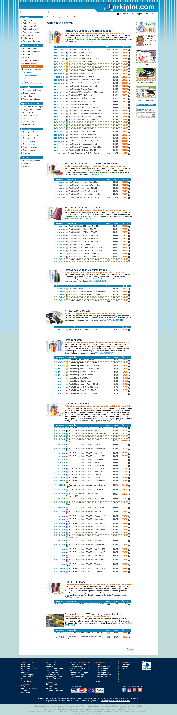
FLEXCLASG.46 (59, 229)
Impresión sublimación (31, 52)
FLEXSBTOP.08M (60, 369)
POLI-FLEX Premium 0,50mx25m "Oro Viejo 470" (87, 549)
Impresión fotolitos (30, 49)
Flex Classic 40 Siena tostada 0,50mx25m (84, 141)
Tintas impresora (29, 144)
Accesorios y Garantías (31, 41)
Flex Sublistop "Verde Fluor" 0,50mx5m (83, 387)
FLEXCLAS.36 (59, 129)
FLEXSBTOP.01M (60, 360)
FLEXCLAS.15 (59, 89)
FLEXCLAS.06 (59, 62)
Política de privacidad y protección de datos (115, 701)
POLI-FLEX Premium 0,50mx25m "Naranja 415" (86, 471)
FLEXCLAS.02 (59, 52)
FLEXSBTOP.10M (60, 375)
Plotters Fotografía (30, 26)
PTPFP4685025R (59, 540)
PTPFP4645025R (59, 526)
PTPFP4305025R (59, 494)
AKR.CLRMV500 (59, 633)
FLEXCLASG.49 (59, 238)
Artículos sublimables (54, 679)
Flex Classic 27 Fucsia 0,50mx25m (82, 101)
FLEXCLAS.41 (59, 144)
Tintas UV (26, 153)
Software (26, 167)
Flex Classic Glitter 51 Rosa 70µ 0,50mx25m (85, 241)
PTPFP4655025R (59, 530)
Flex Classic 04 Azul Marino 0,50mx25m (84, 59)
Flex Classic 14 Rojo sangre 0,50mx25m (84, 86)
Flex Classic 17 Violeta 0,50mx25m (82, 95)
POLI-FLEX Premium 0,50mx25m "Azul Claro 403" (87, 434)
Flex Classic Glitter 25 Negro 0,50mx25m (84, 226)
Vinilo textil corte (30, 66)
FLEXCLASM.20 (59, 292)
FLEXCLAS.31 (59, 113)
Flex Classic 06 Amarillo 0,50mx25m (82, 62)
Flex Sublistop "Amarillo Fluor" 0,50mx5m (84, 384)
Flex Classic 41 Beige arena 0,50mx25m (84, 144)
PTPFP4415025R (59, 503)
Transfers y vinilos (30, 63)
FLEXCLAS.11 (59, 77)
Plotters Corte (28, 38)
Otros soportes (28, 122)
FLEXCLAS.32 (59, 116)
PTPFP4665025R (59, 533)
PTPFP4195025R (59, 485)
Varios (97, 681)
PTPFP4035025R (59, 434)
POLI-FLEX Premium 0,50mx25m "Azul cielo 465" (87, 530)
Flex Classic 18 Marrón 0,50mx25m (82, 98)
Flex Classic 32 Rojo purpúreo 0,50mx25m (85, 116)
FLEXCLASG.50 (59, 244)
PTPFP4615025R (59, 519)
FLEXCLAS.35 (59, 126)
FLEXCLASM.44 (59, 295)
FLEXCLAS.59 (59, 150)
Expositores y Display (31, 125)
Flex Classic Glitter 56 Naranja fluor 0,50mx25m (86, 250)
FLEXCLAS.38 (59, 135)
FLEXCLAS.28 (59, 104)
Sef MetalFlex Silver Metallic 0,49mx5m (83, 330)
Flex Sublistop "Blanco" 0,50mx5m (81, 360)
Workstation (25, 692)
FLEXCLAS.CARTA (60, 153)
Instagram (129, 689)
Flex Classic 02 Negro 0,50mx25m (81, 52)
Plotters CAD (27, 20)
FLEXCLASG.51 (59, 241)
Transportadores (30, 76)
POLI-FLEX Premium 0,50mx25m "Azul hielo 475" (87, 569)
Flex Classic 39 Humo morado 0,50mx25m (85, 138)
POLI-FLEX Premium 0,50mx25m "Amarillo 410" (87, 459)
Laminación (27, 96)
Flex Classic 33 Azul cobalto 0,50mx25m (84, 120)
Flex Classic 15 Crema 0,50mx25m (82, 89)
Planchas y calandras (31, 61)
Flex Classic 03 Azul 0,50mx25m (81, 55)
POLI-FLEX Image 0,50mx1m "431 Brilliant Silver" (86, 604)
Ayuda (153, 14)
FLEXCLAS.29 (59, 107)
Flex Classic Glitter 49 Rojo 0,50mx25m (83, 238)
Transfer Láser (29, 79)
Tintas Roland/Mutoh (30, 141)
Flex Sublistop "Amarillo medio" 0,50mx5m (84, 366)
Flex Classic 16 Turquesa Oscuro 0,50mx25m (86, 92)
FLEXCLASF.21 (59, 185)
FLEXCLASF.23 (59, 191)
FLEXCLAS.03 (59, 55)
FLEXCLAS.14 (59, 86)
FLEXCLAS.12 (59, 80)
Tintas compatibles (30, 147)
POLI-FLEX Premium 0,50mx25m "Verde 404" (86, 437)
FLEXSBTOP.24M (60, 393)
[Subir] (127, 649)
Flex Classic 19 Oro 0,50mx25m (81, 288)
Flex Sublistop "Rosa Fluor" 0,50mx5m (83, 390)
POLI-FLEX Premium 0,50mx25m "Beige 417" (86, 478)
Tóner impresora (29, 150)
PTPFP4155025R (59, 471)
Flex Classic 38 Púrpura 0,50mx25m (82, 135)
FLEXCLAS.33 (59, 120)
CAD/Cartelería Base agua (33, 107)
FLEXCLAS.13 (59, 83)
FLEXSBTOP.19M (60, 378)
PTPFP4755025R (59, 568)
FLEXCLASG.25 (59, 226)
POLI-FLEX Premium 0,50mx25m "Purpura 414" (86, 468)
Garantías (124, 666)
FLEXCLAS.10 (59, 74)
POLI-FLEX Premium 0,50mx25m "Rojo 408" (85, 453)
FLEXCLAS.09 (59, 71)
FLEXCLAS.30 (59, 110)
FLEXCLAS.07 (59, 65)
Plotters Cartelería (29, 23)
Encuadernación (29, 93)
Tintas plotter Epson (30, 135)
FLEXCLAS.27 (59, 101)
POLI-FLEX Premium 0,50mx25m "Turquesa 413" (87, 465)
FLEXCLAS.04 (59, 59)
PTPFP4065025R (59, 444)
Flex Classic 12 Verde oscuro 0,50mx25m (84, 80)
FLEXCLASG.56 (59, 250)
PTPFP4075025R (59, 449)
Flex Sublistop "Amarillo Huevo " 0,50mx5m (85, 369)
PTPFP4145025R (59, 468)
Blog (137, 14)
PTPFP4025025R (59, 430)
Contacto (130, 14)
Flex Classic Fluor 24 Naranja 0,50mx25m (84, 194)
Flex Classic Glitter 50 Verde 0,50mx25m (84, 244)
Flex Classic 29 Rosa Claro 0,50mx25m (83, 107)
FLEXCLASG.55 (59, 247)
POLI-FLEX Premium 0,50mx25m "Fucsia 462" (86, 524)
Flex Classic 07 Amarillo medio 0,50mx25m (85, 65)
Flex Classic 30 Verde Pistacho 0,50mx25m (85, 110)
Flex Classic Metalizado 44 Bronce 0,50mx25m (86, 295)
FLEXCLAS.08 (59, 68)
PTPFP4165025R (59, 474)
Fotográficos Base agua (32, 110)
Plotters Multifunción (30, 29)
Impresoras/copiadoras (31, 161)
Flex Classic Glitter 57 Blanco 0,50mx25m (84, 254)
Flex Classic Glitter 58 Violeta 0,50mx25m (84, 257)
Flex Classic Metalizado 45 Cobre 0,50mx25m (86, 298)
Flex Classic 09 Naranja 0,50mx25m (82, 71)
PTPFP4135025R (59, 465)
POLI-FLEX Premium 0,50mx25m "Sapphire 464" (87, 527)
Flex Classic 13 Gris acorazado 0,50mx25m (85, 83)
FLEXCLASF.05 (59, 182)
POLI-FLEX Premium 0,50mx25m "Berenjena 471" (87, 552)
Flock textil (28, 72)
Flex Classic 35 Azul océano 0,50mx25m (84, 126)
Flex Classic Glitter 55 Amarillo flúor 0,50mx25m (86, 247)
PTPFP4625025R (59, 523)
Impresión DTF (28, 55)
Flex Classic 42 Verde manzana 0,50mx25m (85, 147)
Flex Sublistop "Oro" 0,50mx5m (80, 378)
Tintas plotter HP (29, 138)
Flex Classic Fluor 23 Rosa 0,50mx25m (83, 191)
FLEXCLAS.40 (59, 141)
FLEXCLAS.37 (59, 132)
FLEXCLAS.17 (59, 95)
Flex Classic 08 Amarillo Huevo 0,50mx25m (85, 68)
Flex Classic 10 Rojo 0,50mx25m (81, 74)
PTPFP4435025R (59, 511)
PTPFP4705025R (59, 549)
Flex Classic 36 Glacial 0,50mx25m (82, 129)
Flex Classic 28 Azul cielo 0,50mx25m (83, 104)
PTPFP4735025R (59, 559)
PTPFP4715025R (59, 552)
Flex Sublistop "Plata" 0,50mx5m (81, 381)
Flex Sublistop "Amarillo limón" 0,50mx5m (84, 363)
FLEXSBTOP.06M (60, 363)
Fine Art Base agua (30, 113)
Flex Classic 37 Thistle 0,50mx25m (82, 132)
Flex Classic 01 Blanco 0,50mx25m (82, 49)
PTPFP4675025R (59, 536)
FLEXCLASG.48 (59, 235)
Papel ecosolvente (30, 116)
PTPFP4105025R (59, 459)
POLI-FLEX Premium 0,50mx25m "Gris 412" (85, 462)
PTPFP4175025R (59, 477)
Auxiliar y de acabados (31, 99)
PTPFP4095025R (59, 456)
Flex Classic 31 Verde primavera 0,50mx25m (85, 113)
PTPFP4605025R (59, 516)
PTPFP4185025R (59, 480)
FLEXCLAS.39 (59, 138)
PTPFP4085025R (59, 453)
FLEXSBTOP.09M (60, 372)
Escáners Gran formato (31, 32)
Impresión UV (28, 35)
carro (129, 49)
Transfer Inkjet (29, 82)
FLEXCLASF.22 (59, 188)
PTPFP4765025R (59, 571)
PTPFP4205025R (59, 489)
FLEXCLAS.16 (59, 92)
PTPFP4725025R (59, 555)
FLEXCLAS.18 (59, 98)
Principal (121, 14)
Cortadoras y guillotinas (32, 90)
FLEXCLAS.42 (59, 147)
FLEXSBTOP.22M (60, 387)
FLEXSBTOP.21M (60, 384)
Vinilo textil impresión (32, 69)
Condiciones (125, 664)
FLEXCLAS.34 (59, 123)
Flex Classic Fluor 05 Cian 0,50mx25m (83, 182)
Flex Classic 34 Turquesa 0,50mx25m (83, 123)
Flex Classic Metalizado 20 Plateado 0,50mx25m (87, 292)
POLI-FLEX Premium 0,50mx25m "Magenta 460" (87, 516)
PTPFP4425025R (59, 507)
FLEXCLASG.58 (59, 257)
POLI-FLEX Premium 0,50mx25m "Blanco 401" (86, 428)
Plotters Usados (27, 670)
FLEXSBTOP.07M (60, 366)
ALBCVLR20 (60, 637)
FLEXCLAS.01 (59, 49)
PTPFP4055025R (59, 440)
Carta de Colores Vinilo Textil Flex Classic (83, 153)
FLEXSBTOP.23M (60, 390)
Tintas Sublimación (53, 673)
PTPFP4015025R (59, 427)
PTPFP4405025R (59, 498)
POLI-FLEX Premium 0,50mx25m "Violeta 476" (86, 572)
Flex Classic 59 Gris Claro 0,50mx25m (83, 150)
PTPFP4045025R (59, 437)
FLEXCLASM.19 (59, 288)
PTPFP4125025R (59, 462)
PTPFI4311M (59, 604)
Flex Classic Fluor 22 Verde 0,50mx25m (83, 188)
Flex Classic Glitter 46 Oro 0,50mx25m (83, 229)
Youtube (135, 689)
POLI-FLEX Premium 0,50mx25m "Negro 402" (86, 431)
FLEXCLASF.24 (59, 194)
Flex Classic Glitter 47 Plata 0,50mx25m (83, 232)
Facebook (124, 689)
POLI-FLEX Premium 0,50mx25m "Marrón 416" (86, 474)
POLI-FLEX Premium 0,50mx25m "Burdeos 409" (87, 456)
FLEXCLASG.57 (59, 254)
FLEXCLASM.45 (59, 298)
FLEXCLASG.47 (59, 232)
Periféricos (27, 164)
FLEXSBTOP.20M (60, 381)
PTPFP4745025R (59, 564)
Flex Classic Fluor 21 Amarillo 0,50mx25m (84, 185)
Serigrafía (26, 58)
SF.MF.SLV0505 (59, 330)
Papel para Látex (29, 119)
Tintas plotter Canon (30, 132)
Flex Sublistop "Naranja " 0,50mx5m (82, 372)
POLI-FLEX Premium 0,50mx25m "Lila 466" (85, 533)
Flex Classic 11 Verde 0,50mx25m (81, 77)
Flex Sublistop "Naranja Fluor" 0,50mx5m (84, 393)
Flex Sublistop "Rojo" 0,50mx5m (81, 375)
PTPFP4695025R (59, 545)
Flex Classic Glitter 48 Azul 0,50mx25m (83, 235)
